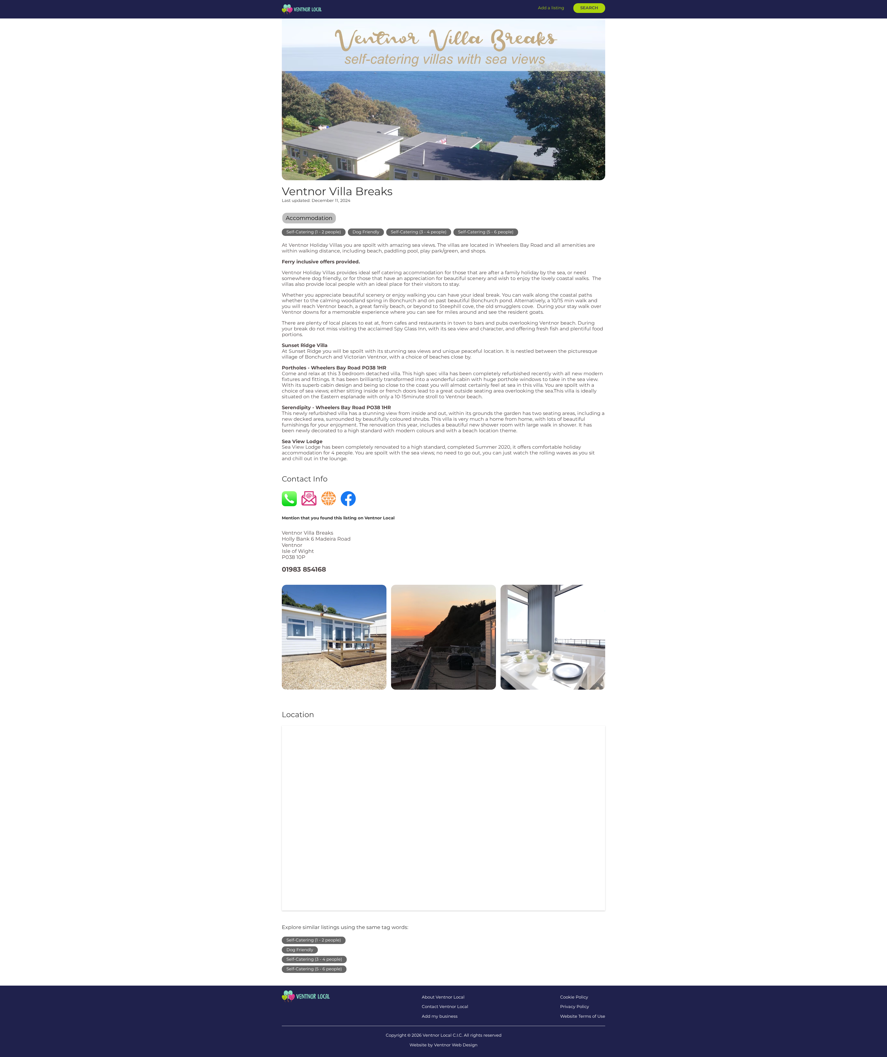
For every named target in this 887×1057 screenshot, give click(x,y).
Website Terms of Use (582, 1016)
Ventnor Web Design (455, 1045)
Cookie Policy (574, 997)
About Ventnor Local (443, 997)
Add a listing (551, 7)
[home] (302, 9)
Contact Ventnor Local (445, 1006)
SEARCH (589, 7)
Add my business (440, 1016)
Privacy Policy (574, 1006)
